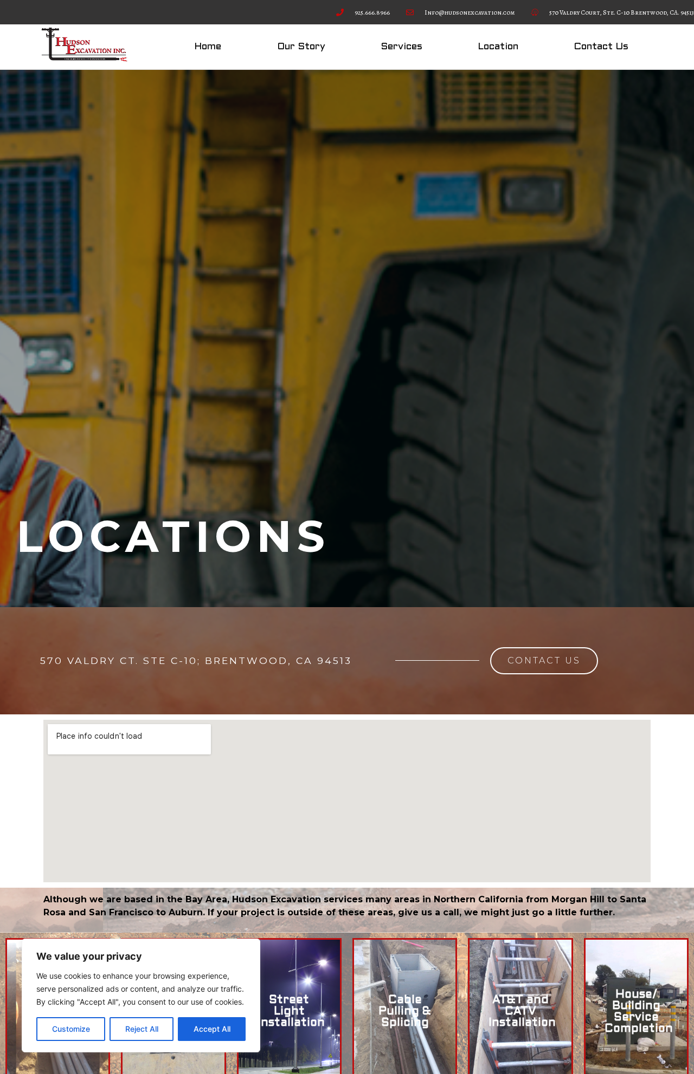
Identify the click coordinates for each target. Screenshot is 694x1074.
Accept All (212, 1028)
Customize (71, 1028)
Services (401, 46)
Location (498, 46)
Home (207, 46)
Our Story (301, 46)
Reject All (141, 1028)
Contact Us (601, 46)
